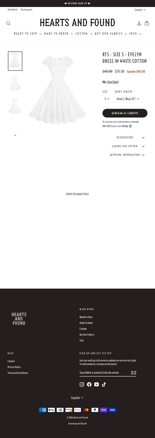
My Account (26, 9)
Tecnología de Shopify (77, 423)
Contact (11, 361)
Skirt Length (123, 91)
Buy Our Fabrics (109, 33)
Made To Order (57, 33)
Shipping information (125, 154)
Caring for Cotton (125, 146)
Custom (82, 33)
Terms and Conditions (18, 373)
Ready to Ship (26, 33)
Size (105, 91)
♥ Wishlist (12, 9)
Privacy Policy (14, 367)
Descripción (125, 137)
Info (133, 33)
